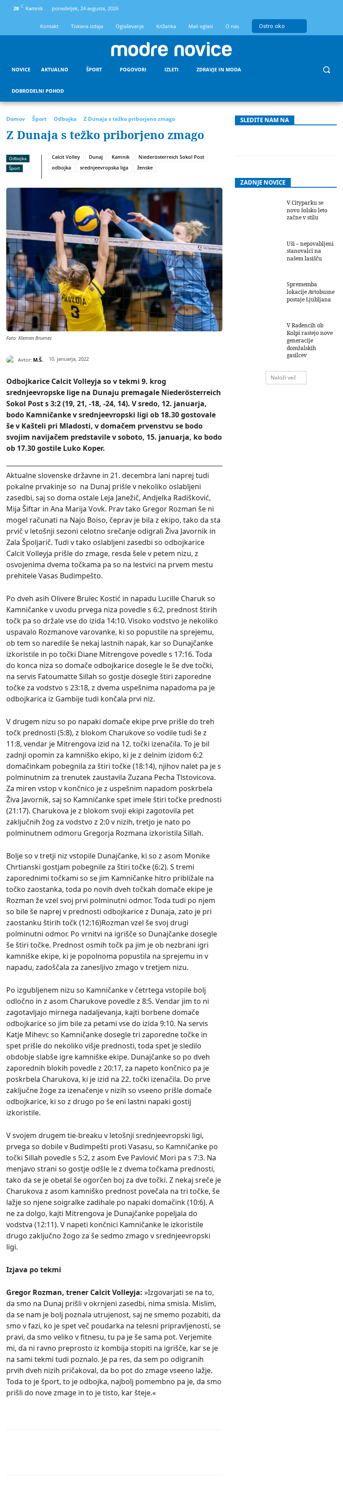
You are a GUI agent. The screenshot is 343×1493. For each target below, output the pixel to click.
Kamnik (121, 156)
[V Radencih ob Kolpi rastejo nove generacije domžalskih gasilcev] (258, 338)
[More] (227, 1452)
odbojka (61, 167)
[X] (83, 1452)
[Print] (186, 1452)
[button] (326, 69)
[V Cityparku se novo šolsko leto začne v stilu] (258, 215)
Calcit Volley (66, 156)
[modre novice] (171, 49)
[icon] (328, 10)
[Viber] (207, 1452)
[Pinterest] (104, 1452)
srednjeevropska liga (104, 167)
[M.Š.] (12, 359)
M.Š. (38, 359)
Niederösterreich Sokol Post (171, 156)
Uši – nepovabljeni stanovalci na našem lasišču (310, 251)
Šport (39, 119)
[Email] (166, 1452)
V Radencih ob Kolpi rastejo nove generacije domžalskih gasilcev (310, 340)
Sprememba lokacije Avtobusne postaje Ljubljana (311, 291)
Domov (15, 119)
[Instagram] (313, 8)
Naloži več (283, 377)
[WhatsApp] (125, 1452)
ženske (145, 167)
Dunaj (96, 156)
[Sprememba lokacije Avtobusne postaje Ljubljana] (258, 297)
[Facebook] (298, 8)
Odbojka (65, 119)
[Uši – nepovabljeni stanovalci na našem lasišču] (258, 256)
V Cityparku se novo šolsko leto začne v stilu (307, 210)
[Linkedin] (145, 1452)
